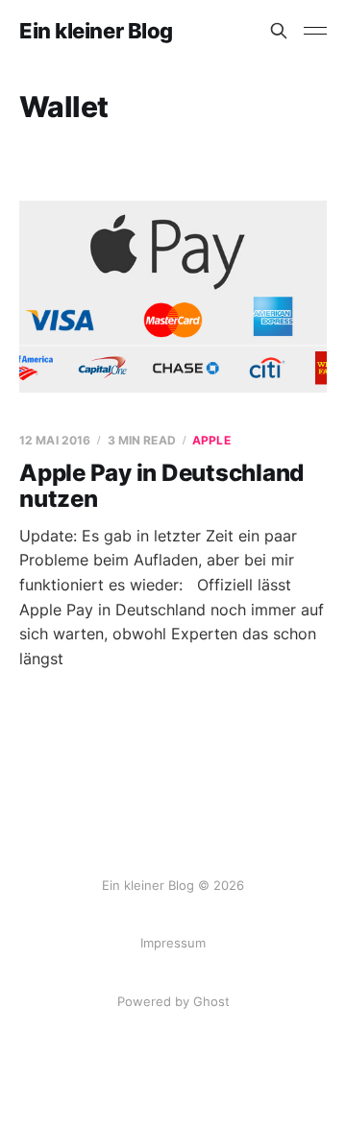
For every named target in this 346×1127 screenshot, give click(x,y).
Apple (211, 440)
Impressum (173, 942)
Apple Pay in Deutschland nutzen (161, 486)
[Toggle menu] (315, 30)
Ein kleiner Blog (96, 30)
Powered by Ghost (173, 1001)
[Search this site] (278, 30)
